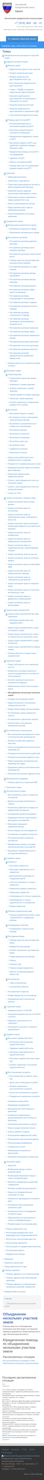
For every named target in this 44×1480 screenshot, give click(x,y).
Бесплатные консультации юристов (21, 1239)
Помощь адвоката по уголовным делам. (23, 1274)
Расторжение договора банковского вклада (25, 336)
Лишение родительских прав (20, 911)
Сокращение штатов (16, 1146)
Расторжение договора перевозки (24, 327)
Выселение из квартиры (20, 437)
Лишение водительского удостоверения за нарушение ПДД (24, 110)
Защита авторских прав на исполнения (19, 509)
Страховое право (13, 1006)
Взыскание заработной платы (20, 1038)
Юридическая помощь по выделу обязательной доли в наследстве (22, 845)
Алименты (12, 862)
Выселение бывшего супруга (22, 413)
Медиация (9, 1259)
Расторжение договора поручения (24, 341)
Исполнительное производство (19, 730)
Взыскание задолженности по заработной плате (22, 1053)
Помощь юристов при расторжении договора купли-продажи (24, 261)
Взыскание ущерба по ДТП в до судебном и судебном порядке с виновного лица (23, 145)
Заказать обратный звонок (23, 38)
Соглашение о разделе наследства (22, 834)
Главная (8, 1298)
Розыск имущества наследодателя (22, 830)
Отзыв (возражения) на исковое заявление (21, 215)
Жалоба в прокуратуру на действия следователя (23, 1183)
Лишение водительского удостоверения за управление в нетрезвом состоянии (23, 98)
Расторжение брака (16, 936)
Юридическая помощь (15, 1254)
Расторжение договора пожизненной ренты (25, 255)
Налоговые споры (13, 787)
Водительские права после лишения (25, 69)
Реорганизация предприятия (20, 1143)
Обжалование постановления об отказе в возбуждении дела (21, 1219)
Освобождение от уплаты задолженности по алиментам (22, 901)
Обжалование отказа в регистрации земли (23, 687)
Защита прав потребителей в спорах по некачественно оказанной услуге (23, 635)
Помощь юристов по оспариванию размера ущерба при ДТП (24, 167)
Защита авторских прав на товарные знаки (23, 584)
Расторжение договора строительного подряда (19, 313)
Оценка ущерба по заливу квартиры (25, 394)
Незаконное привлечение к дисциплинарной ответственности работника (22, 1118)
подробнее (5, 1386)
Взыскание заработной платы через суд (25, 1059)
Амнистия (12, 1165)
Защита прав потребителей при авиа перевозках (23, 615)
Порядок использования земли (21, 699)
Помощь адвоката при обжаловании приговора (21, 1279)
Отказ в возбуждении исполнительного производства (24, 748)
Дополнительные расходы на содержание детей (22, 877)
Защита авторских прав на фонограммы (19, 603)
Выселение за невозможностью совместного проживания (23, 425)
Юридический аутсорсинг (15, 1291)
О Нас (24, 1449)
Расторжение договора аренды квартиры (23, 280)
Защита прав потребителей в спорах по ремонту (23, 641)
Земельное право (13, 660)
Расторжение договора (17, 237)
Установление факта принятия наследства (21, 839)
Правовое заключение (14, 1262)
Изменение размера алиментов (23, 888)
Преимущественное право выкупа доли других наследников (22, 818)
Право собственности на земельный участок (23, 665)
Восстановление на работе (19, 1072)
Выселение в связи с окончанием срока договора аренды (24, 418)
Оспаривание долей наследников (22, 814)
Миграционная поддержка (17, 778)
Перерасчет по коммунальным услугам (24, 463)
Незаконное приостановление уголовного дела (20, 1206)
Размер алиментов (17, 906)
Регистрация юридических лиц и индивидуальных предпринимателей (21, 1234)
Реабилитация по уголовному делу (22, 1224)
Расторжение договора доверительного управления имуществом (22, 356)
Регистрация (7, 1452)
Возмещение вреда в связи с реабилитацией (20, 1170)
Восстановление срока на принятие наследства (23, 796)
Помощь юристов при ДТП (19, 120)
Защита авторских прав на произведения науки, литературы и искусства (22, 517)
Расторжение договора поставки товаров (23, 268)
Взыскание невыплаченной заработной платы (21, 1043)
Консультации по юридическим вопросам (23, 1246)
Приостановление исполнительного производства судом (23, 762)
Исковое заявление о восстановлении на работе (21, 1087)
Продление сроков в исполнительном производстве (23, 768)
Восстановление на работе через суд (24, 1077)
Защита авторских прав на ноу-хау (22, 554)
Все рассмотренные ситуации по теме (20, 1362)
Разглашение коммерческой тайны (22, 1135)
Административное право (17, 61)
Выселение (12, 409)
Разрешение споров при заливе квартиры (23, 379)
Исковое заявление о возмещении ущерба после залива (24, 403)
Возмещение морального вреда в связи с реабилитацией (22, 1177)
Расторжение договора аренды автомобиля (23, 274)
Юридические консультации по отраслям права (22, 56)
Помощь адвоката (12, 1270)
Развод (13, 960)
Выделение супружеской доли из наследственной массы (21, 852)
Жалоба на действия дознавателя (22, 1188)
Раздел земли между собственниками (23, 709)
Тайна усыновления (18, 983)
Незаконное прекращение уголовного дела (24, 1199)
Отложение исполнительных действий (24, 753)
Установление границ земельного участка (22, 714)
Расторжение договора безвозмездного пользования (22, 297)
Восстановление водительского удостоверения (23, 84)
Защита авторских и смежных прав (21, 498)
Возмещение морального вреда (23, 228)
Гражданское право (14, 221)
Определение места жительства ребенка (21, 1000)
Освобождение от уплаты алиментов (25, 896)
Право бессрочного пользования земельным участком (22, 704)
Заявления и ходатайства (19, 180)
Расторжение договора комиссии (23, 349)
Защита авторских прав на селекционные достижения (19, 578)
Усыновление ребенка (19, 986)
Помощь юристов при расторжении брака (24, 941)
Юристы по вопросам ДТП (21, 162)
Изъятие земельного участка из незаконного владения (21, 681)
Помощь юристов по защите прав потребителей (22, 654)
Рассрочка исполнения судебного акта (24, 773)
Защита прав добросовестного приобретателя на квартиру (21, 458)
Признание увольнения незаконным (23, 1156)
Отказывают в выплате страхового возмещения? (22, 1028)
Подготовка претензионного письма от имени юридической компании (24, 185)
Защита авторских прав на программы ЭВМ (24, 565)
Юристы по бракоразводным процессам (22, 973)
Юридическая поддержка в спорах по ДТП (24, 137)
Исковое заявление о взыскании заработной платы (23, 1066)
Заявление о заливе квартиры (22, 384)
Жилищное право (13, 370)
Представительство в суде (16, 1266)
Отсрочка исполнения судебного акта (23, 757)
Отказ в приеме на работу (19, 1131)
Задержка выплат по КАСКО (20, 1010)
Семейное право (13, 858)
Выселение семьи (17, 445)
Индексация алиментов (19, 892)
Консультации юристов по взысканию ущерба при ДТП (21, 125)
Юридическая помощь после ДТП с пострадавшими (24, 153)
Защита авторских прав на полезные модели (23, 559)
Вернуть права (14, 65)
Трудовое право (13, 1034)
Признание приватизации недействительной (18, 475)
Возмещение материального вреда (24, 232)
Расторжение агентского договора (24, 345)
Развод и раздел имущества (21, 968)
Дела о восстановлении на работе (24, 1082)
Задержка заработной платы (22, 1048)
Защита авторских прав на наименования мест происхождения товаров (23, 548)
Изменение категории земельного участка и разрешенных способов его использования (23, 673)
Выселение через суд (18, 441)
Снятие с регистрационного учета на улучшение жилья (23, 488)
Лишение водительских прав (22, 104)
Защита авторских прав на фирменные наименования (19, 597)
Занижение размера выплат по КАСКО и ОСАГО (24, 1015)
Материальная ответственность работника (21, 1110)
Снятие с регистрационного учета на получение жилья (23, 481)
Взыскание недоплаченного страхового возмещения (21, 131)
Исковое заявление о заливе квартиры (22, 389)
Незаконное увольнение (18, 1101)
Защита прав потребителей (17, 610)
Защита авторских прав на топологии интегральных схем (23, 591)
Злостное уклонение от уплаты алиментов (23, 883)
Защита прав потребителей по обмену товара (24, 648)
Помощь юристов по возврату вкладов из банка (24, 364)
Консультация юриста (15, 1250)
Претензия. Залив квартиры (21, 398)
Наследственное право (16, 791)
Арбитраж (10, 173)
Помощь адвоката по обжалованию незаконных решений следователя (21, 1285)
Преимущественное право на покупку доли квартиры (24, 468)
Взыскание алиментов (19, 865)
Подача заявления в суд (16, 1228)
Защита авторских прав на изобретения (19, 533)
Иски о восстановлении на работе (24, 1092)
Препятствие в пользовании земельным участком (20, 724)
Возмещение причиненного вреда (22, 225)
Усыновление (13, 979)
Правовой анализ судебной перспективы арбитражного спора (22, 192)
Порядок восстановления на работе (25, 1096)
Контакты (15, 1449)
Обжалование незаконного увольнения (19, 1151)
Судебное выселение (19, 448)
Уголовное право (13, 1161)
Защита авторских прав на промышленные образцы (19, 572)
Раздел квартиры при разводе (22, 956)
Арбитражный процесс (17, 177)
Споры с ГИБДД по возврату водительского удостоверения (22, 90)
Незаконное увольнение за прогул (22, 1124)
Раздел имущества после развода (22, 995)
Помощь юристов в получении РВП (23, 782)
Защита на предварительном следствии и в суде (20, 1193)
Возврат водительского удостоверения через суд (20, 78)
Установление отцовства (18, 991)
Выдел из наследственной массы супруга (22, 802)
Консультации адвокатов (16, 1242)
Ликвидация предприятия (18, 1105)
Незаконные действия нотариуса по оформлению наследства (23, 808)
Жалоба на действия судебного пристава (21, 742)
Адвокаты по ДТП (17, 158)
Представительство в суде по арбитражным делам (20, 208)
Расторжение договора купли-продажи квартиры (22, 248)
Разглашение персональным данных (23, 1139)
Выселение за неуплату (19, 433)
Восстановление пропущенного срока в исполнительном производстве (24, 735)
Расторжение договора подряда (23, 302)
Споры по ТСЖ (14, 493)
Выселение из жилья (18, 452)
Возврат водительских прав (21, 73)
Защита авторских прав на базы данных (21, 503)
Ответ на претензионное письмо (21, 203)
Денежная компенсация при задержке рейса (21, 621)
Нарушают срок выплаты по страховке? (19, 1021)
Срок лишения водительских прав (24, 115)
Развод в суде (15, 964)
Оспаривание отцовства (18, 925)
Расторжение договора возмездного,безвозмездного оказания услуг (22, 321)
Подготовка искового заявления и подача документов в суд (22, 198)
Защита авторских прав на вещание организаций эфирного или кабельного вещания (24, 526)
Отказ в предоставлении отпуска (21, 1128)
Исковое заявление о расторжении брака (24, 951)
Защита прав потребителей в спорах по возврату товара (23, 629)
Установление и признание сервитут (23, 719)
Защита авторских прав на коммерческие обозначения (19, 540)
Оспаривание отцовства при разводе (22, 930)
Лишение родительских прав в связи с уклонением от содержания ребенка (25, 917)
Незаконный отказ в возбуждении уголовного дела (22, 1212)
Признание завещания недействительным (17, 825)
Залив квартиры (15, 374)
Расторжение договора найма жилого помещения (22, 290)
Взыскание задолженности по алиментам (22, 870)
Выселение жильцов (18, 430)
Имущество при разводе (20, 946)
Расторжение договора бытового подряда (23, 307)
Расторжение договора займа (22, 331)
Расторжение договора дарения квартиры (23, 242)
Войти (32, 1449)
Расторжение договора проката (23, 285)
